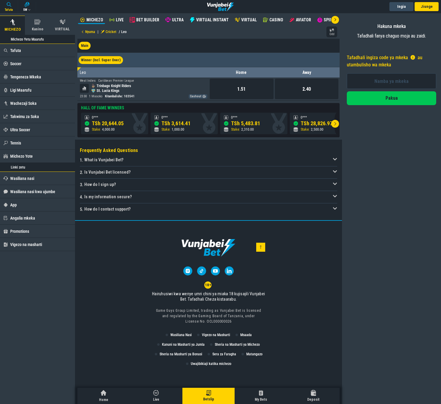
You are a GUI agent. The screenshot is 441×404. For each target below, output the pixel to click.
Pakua (392, 98)
